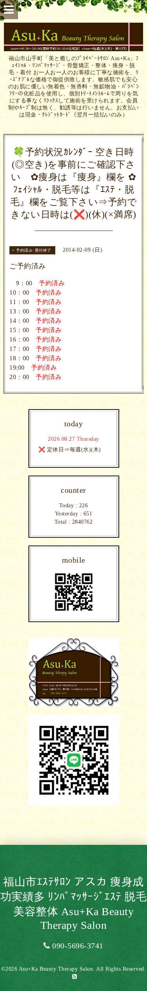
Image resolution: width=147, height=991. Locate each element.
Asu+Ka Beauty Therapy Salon (56, 969)
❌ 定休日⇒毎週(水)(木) (69, 450)
